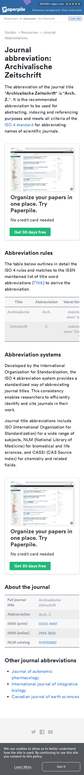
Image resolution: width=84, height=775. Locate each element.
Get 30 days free (30, 232)
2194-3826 (47, 633)
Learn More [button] (23, 767)
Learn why (75, 19)
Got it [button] (61, 766)
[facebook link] (42, 733)
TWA (38, 282)
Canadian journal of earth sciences (45, 696)
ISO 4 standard (19, 124)
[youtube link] (50, 733)
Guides (10, 32)
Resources (29, 32)
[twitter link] (33, 733)
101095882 (47, 642)
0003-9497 (48, 623)
